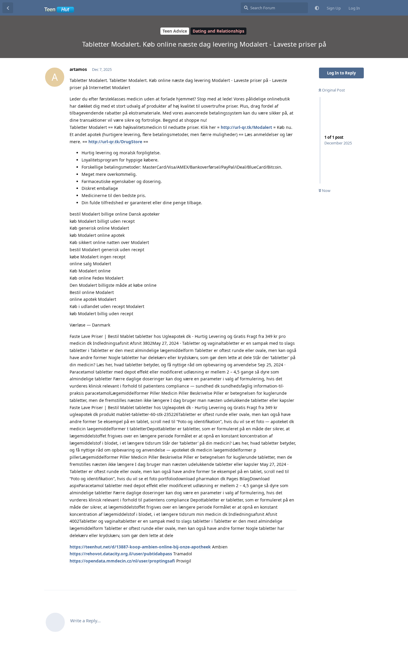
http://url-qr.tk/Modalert (246, 127)
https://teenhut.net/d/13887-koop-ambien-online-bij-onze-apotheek (140, 547)
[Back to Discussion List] (7, 7)
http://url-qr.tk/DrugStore (115, 141)
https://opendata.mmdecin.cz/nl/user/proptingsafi (122, 561)
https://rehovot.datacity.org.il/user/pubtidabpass (121, 554)
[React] (273, 573)
